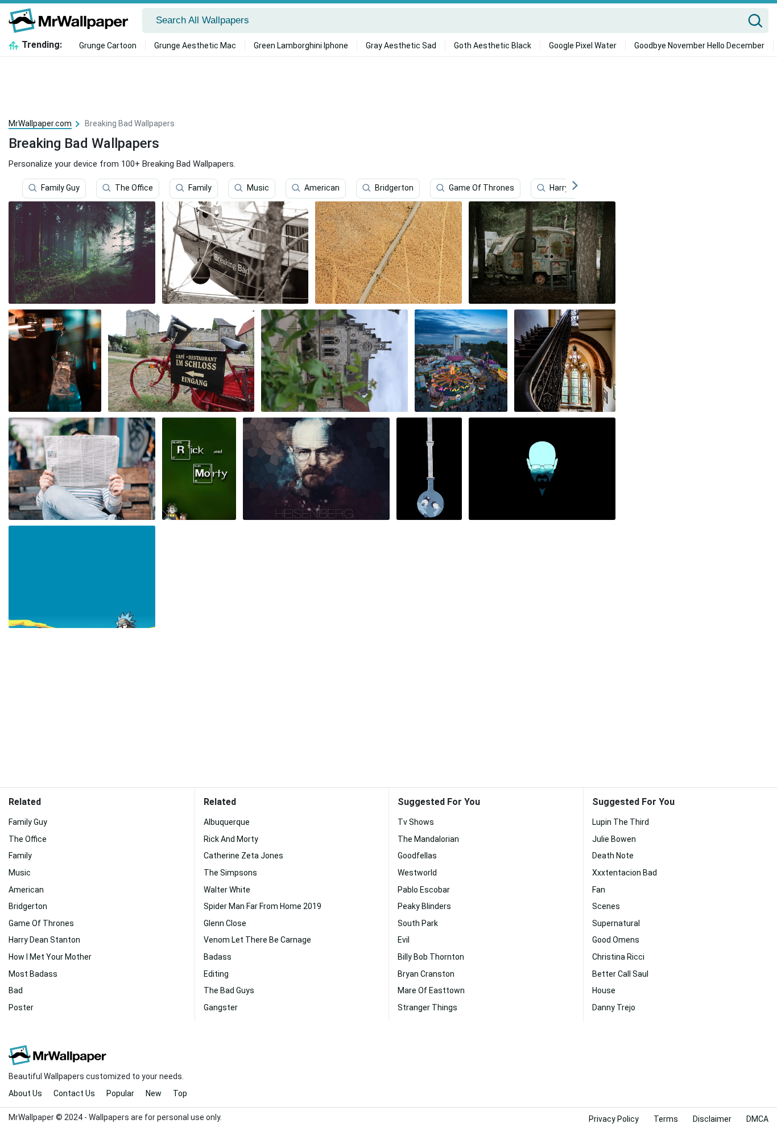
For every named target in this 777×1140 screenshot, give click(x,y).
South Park (418, 923)
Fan (598, 889)
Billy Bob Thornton (431, 956)
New (154, 1093)
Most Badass (33, 973)
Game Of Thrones (481, 188)
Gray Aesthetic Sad (401, 45)
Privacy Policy (614, 1119)
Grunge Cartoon (108, 45)
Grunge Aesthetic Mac (195, 45)
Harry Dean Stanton (44, 939)
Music (258, 188)
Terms (666, 1119)
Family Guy (60, 188)
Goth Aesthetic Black (492, 45)
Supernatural (616, 923)
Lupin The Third (620, 822)
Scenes (606, 906)
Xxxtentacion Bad (624, 872)
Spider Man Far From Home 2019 (262, 906)
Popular (120, 1093)
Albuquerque (227, 822)
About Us (25, 1093)
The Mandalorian (428, 839)
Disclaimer (712, 1119)
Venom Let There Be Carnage (257, 939)
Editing (216, 973)
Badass (218, 956)
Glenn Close (225, 923)
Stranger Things (427, 1007)
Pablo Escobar (424, 889)
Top (180, 1093)
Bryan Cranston (426, 973)
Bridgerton (394, 188)
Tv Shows (416, 822)
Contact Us (74, 1093)
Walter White (227, 889)
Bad (16, 990)
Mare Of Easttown (431, 990)
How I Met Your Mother (50, 956)
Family (200, 188)
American (322, 188)
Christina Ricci (618, 956)
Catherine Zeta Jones (243, 855)
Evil (404, 939)
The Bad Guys (229, 990)
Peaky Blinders (424, 906)
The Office (134, 188)
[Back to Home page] (73, 20)
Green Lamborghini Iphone (301, 45)
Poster (21, 1007)
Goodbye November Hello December (699, 45)
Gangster (221, 1007)
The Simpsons (230, 872)
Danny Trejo (613, 1007)
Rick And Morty (231, 839)
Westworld (417, 872)
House (603, 990)
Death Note (613, 855)
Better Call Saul (620, 973)
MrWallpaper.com (40, 123)
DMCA (757, 1119)
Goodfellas (417, 855)
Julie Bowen (614, 839)
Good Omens (615, 939)
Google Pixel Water (583, 45)
